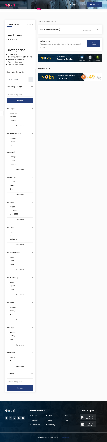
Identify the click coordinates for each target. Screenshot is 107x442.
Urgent (12, 361)
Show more (20, 126)
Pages (58, 9)
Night (11, 314)
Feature (12, 357)
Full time (13, 117)
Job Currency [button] (12, 277)
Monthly (13, 182)
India (66, 420)
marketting (14, 332)
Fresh (12, 257)
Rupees (12, 286)
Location (10, 374)
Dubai (50, 420)
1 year (12, 261)
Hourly (12, 189)
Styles (19, 9)
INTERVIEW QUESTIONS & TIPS (20, 57)
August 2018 (12, 40)
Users (48, 9)
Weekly (12, 185)
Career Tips (12, 54)
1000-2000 (13, 210)
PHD (11, 145)
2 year (12, 264)
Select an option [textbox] (15, 94)
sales (11, 339)
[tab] (20, 108)
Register (83, 5)
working (12, 336)
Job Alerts (93, 43)
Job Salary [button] (11, 202)
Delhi (50, 415)
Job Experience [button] (13, 252)
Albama (34, 415)
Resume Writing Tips (16, 59)
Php (11, 232)
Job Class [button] (11, 352)
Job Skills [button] (10, 227)
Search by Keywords (15, 72)
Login (74, 5)
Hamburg (68, 415)
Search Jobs (33, 9)
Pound (12, 289)
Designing (13, 239)
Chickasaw (36, 425)
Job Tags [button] (10, 327)
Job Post (95, 5)
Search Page (51, 21)
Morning (13, 307)
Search (20, 388)
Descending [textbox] (88, 30)
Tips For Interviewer (16, 64)
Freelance (13, 113)
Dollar (12, 282)
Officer (12, 160)
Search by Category (15, 86)
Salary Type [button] (12, 177)
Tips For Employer (15, 62)
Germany (51, 425)
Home (9, 9)
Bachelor (13, 138)
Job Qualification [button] (14, 133)
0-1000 (12, 207)
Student (13, 164)
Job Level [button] (11, 152)
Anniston (35, 420)
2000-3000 (14, 214)
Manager (13, 157)
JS (10, 236)
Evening (12, 311)
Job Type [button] (11, 108)
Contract (13, 120)
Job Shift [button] (10, 302)
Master (12, 142)
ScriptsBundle (63, 437)
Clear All (30, 24)
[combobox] (20, 93)
